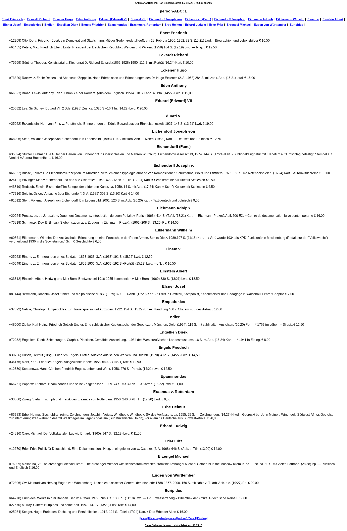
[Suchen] (202, 518)
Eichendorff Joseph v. (229, 19)
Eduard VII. (138, 19)
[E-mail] (192, 518)
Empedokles (32, 24)
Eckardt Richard (38, 19)
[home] (144, 518)
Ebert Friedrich (12, 19)
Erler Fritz (216, 24)
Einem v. (313, 19)
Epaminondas (117, 24)
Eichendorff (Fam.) (198, 19)
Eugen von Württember (270, 24)
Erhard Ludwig (195, 24)
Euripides (296, 24)
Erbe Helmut (173, 24)
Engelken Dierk (67, 24)
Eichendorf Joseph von (165, 19)
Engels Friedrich (92, 24)
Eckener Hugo (63, 19)
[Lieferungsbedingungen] (162, 518)
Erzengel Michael (239, 24)
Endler (49, 24)
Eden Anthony (86, 19)
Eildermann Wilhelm (290, 19)
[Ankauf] (182, 518)
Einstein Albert (333, 19)
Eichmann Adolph (260, 19)
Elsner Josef (12, 24)
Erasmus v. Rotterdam (145, 24)
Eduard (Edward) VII (113, 19)
